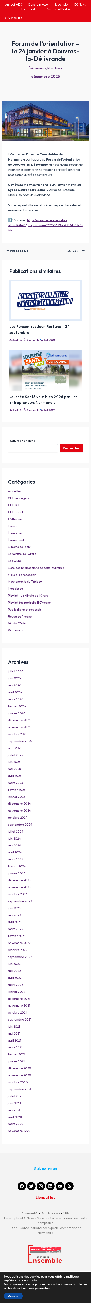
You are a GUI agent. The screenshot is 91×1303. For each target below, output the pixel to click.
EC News (28, 1218)
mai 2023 (14, 915)
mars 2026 (15, 699)
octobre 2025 (17, 734)
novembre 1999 (19, 1131)
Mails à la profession (22, 575)
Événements (37, 68)
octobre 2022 (17, 950)
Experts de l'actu (19, 547)
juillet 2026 (48, 339)
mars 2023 (15, 929)
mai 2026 (14, 685)
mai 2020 (14, 1110)
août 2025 (15, 748)
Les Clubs (15, 561)
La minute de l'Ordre (22, 554)
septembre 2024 (20, 824)
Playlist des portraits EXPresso (29, 602)
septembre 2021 (19, 1019)
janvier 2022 (16, 992)
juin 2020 (14, 1103)
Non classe (54, 68)
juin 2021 (14, 1026)
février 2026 (17, 706)
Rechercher (71, 448)
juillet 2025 (15, 755)
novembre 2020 (19, 1075)
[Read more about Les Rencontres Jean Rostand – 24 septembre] (45, 300)
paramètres (42, 1288)
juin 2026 (14, 678)
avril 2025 (15, 776)
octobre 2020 (18, 1082)
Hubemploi (12, 1218)
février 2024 (17, 866)
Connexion (15, 17)
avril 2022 (15, 978)
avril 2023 (15, 922)
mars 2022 (15, 985)
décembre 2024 (19, 803)
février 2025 (17, 790)
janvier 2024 (16, 873)
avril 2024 (15, 852)
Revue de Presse (20, 616)
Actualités (15, 339)
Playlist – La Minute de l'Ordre (28, 595)
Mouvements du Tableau (25, 581)
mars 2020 (15, 1124)
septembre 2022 (20, 957)
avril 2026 (15, 692)
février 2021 (16, 1054)
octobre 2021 (17, 1012)
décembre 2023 (19, 880)
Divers (12, 526)
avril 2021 (14, 1040)
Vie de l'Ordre (17, 623)
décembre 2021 (19, 999)
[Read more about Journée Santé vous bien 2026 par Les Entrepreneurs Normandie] (45, 370)
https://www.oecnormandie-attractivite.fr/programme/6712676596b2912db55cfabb (45, 225)
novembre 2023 (19, 887)
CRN (66, 1213)
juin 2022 (14, 964)
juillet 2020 (15, 1096)
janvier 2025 (16, 797)
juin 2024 (14, 838)
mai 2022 (14, 971)
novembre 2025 (19, 727)
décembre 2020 (19, 1068)
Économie (15, 533)
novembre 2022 (19, 943)
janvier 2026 (16, 713)
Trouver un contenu (21, 441)
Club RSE (14, 505)
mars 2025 (15, 783)
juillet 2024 (15, 831)
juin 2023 (14, 908)
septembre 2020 (20, 1089)
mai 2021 (14, 1033)
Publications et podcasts (25, 609)
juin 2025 (14, 762)
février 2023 (17, 936)
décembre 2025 (45, 76)
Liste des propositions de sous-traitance (36, 568)
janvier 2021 (16, 1061)
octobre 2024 (18, 817)
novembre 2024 (19, 810)
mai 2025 (14, 769)
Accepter (13, 1296)
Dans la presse (50, 1213)
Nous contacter (48, 1218)
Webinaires (16, 630)
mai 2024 (14, 845)
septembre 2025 (20, 741)
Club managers (18, 498)
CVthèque (15, 519)
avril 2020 (15, 1117)
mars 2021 (15, 1047)
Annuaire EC (30, 1213)
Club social (15, 512)
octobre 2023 (17, 894)
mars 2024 (15, 859)
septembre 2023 (20, 901)
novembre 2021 (19, 1005)
